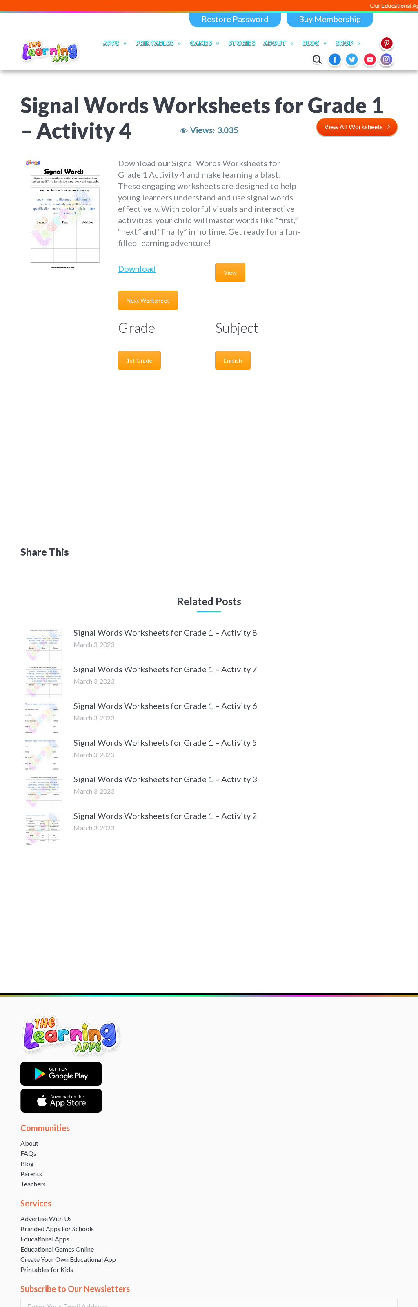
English (233, 360)
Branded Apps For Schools (57, 1228)
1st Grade (139, 360)
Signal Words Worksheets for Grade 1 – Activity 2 (165, 816)
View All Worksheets (353, 126)
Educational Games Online (57, 1249)
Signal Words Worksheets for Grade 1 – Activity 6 (165, 706)
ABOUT (275, 43)
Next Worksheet (148, 300)
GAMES (201, 43)
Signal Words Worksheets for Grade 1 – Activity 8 (165, 632)
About (29, 1143)
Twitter (352, 59)
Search (317, 59)
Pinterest (387, 43)
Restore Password (235, 19)
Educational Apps (44, 1239)
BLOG (311, 43)
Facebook (335, 59)
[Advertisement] (355, 279)
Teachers (33, 1184)
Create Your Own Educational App (68, 1259)
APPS (111, 43)
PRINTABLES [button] (155, 43)
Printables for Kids (46, 1269)
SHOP (345, 43)
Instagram (387, 59)
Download (137, 268)
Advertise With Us (46, 1218)
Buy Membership (330, 19)
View (230, 272)
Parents (31, 1173)
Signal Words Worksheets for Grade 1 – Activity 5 (165, 742)
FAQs (28, 1153)
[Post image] (42, 645)
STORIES (242, 43)
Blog (27, 1163)
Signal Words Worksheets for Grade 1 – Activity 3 (165, 779)
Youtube (369, 59)
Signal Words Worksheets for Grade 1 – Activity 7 (165, 669)
